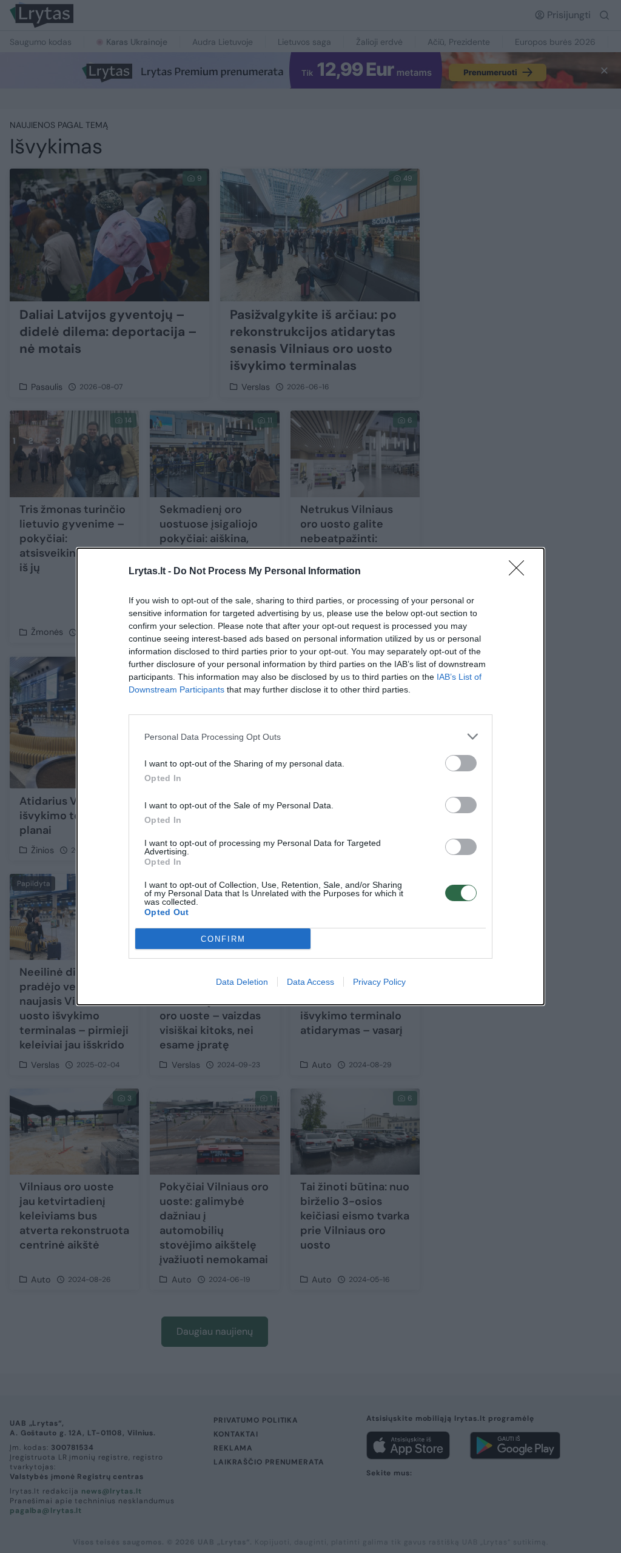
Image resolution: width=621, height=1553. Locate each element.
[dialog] (310, 776)
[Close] (520, 571)
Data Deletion (242, 982)
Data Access (310, 982)
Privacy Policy (379, 982)
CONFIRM (223, 939)
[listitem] (310, 736)
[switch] (461, 763)
